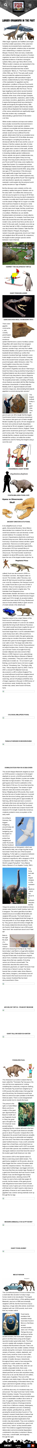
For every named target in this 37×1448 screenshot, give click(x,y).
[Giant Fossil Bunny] (18, 1225)
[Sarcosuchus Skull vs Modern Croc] (18, 317)
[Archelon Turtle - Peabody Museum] (18, 984)
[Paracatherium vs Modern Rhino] (18, 718)
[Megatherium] (18, 1252)
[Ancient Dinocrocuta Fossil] (18, 519)
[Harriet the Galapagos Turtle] (18, 264)
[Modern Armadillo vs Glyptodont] (18, 1199)
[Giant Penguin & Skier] (18, 291)
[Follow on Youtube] (32, 1445)
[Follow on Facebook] (28, 1445)
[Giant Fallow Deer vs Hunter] (18, 1010)
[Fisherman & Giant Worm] (18, 466)
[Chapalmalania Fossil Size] (18, 493)
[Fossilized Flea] (18, 1037)
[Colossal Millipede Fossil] (18, 692)
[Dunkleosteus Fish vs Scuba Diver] (18, 744)
